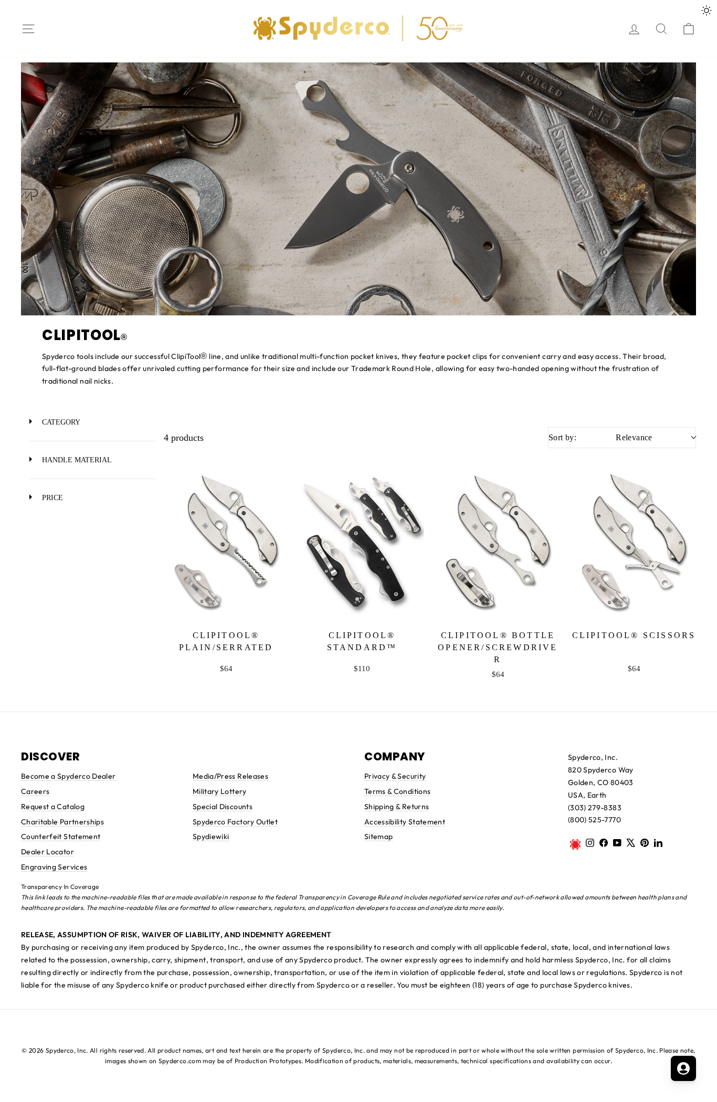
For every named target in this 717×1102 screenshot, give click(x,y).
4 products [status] (184, 437)
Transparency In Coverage (60, 887)
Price (51, 497)
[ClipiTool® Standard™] (362, 541)
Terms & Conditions (397, 791)
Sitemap (378, 836)
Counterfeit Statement (60, 836)
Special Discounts (222, 806)
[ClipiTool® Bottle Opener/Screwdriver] (498, 541)
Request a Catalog (53, 806)
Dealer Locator (47, 851)
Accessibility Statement (404, 821)
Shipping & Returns (396, 806)
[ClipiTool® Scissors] (634, 541)
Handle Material (76, 459)
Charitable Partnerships (62, 821)
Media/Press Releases (230, 776)
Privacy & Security (395, 776)
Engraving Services (54, 867)
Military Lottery (220, 791)
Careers (35, 791)
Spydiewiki (211, 836)
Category (60, 422)
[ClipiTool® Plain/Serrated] (226, 541)
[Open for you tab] (683, 1068)
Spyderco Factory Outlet (235, 821)
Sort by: (600, 437)
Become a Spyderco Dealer (68, 776)
